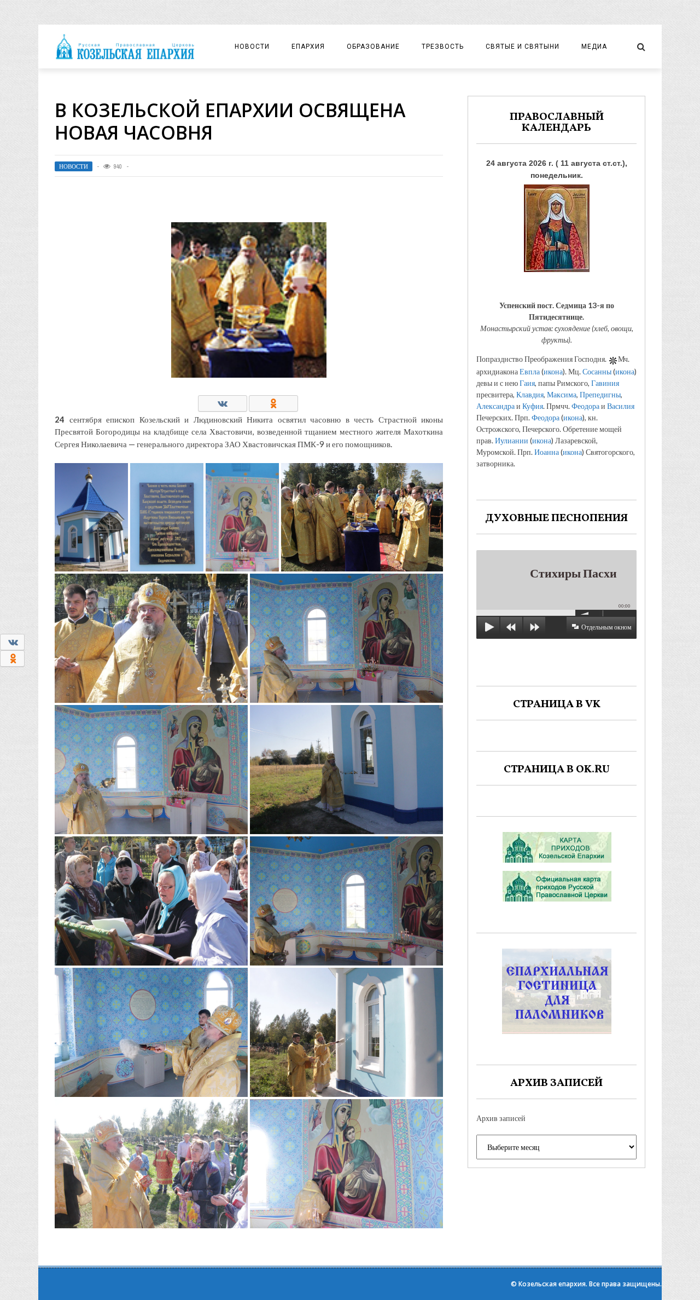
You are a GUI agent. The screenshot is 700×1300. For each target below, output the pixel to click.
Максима (561, 394)
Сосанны (596, 371)
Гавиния (605, 383)
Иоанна (546, 452)
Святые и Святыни (522, 46)
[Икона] (557, 225)
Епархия (308, 46)
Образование (373, 46)
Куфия (532, 406)
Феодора (585, 406)
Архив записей (501, 1118)
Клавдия (530, 394)
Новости (252, 46)
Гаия (527, 383)
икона (553, 371)
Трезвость (443, 46)
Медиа (594, 46)
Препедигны (600, 394)
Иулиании (511, 440)
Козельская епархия (552, 1284)
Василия (620, 406)
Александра (495, 406)
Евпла (530, 371)
